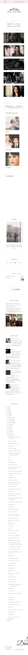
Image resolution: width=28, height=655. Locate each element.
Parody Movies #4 (12, 581)
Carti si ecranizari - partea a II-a (15, 609)
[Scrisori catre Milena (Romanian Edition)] (22, 281)
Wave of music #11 (12, 533)
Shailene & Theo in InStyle (13, 520)
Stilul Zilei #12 (11, 570)
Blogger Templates (8, 646)
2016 (8, 412)
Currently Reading (16, 273)
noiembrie (10, 419)
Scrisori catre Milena (10, 276)
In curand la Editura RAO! (13, 509)
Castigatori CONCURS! (13, 558)
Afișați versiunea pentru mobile (13, 107)
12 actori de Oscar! (12, 563)
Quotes (13, 21)
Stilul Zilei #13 (11, 565)
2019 (8, 406)
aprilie (9, 431)
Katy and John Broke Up (13, 443)
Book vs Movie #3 (12, 577)
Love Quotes (8, 167)
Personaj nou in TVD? (12, 464)
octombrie (10, 421)
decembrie (10, 417)
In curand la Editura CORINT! (14, 546)
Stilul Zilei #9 (11, 614)
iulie (9, 426)
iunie (9, 428)
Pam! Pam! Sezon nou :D (13, 518)
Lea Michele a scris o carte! (14, 560)
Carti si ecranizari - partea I (14, 617)
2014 (8, 415)
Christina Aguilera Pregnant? (14, 489)
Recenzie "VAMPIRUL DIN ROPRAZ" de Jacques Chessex (16, 372)
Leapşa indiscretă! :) (12, 462)
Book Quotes (11, 446)
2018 (8, 408)
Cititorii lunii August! (15, 360)
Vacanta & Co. (11, 607)
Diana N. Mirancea (10, 30)
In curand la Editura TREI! (13, 538)
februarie (10, 435)
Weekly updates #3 (15, 339)
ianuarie (10, 618)
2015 (8, 414)
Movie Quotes (9, 149)
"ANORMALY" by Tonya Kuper (14, 540)
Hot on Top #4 (11, 590)
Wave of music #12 (12, 486)
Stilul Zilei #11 (11, 588)
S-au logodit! (11, 525)
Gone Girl (10, 528)
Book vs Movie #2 (12, 612)
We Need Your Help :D (13, 480)
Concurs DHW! (11, 506)
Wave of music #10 (12, 579)
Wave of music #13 (12, 441)
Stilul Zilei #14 (11, 555)
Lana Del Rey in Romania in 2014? (15, 471)
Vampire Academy (12, 477)
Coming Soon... (11, 504)
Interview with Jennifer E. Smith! (15, 502)
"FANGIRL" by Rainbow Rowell (14, 450)
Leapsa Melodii (11, 568)
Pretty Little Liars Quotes (13, 604)
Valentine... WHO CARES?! (13, 530)
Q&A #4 (13, 349)
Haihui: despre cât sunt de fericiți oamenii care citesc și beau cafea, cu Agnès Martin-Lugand (13, 305)
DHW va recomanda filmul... (14, 535)
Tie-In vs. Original (12, 448)
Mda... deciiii (10, 597)
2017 (8, 410)
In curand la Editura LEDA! (13, 549)
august (9, 424)
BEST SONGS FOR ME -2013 (14, 602)
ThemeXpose (8, 649)
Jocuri (9, 457)
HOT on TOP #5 (11, 523)
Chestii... (10, 459)
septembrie (10, 422)
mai (9, 430)
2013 (8, 620)
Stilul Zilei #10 (11, 599)
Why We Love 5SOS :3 (13, 511)
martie (9, 433)
